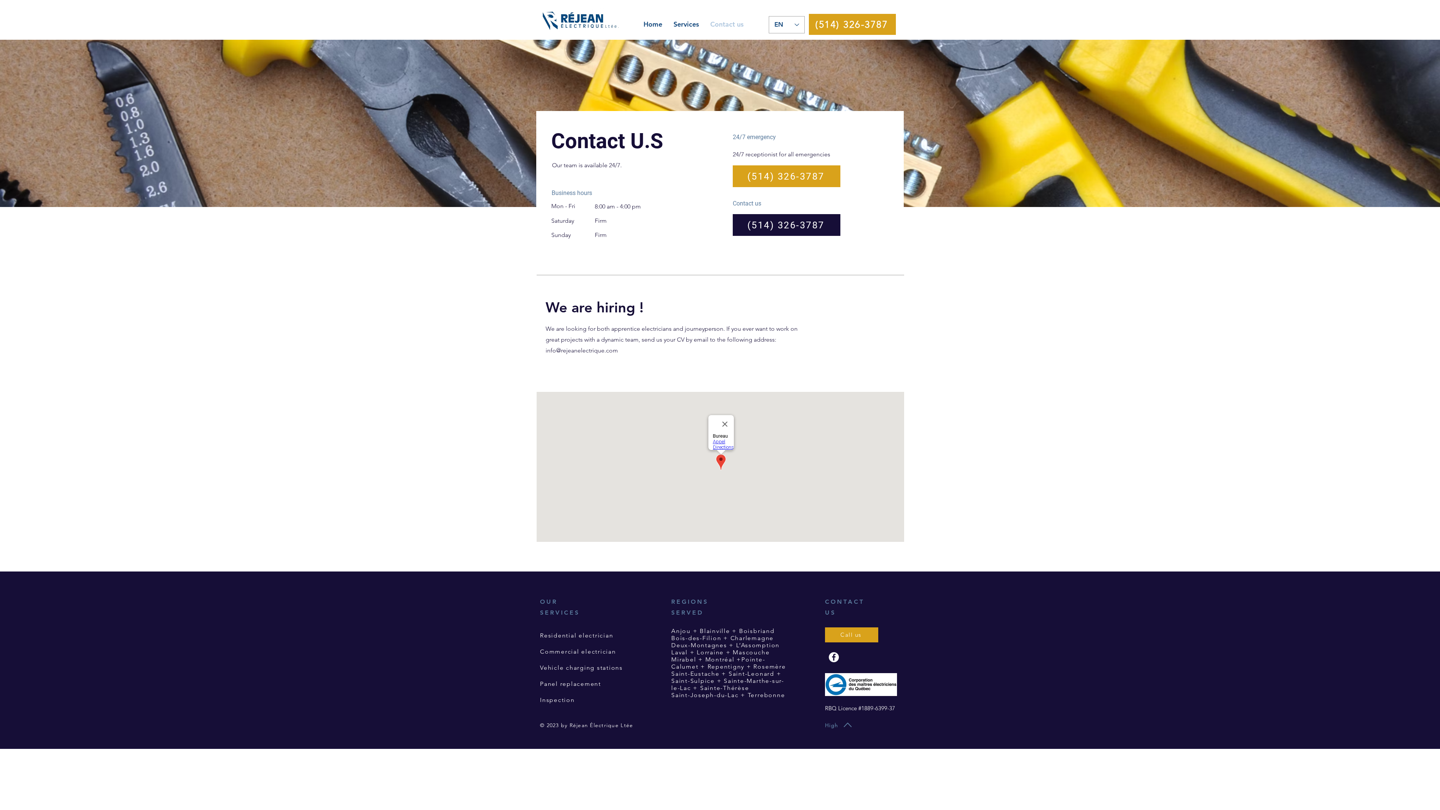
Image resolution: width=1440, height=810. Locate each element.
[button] (686, 24)
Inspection (557, 700)
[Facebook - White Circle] (834, 657)
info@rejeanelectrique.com (582, 350)
